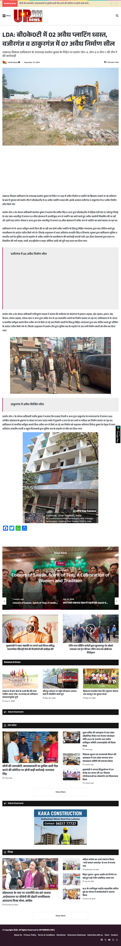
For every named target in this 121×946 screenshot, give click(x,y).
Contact (114, 935)
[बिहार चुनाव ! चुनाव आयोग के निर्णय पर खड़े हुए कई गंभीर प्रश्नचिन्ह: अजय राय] (71, 879)
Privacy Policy (30, 935)
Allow (84, 15)
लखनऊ (60, 563)
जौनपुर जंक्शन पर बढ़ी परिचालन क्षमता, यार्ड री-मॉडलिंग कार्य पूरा (60, 693)
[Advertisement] (60, 172)
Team (106, 935)
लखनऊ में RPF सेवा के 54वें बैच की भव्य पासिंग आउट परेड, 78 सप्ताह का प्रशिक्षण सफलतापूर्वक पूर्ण (20, 694)
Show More (61, 792)
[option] (60, 578)
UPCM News (13, 62)
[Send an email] (19, 62)
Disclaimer (61, 935)
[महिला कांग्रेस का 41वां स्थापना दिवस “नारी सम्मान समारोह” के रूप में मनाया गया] (71, 864)
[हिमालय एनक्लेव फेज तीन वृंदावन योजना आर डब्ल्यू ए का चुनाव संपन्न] (101, 678)
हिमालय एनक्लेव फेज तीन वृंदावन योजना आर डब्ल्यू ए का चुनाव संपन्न (100, 693)
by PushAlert (37, 19)
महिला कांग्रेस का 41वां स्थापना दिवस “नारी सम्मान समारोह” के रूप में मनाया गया (99, 863)
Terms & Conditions (46, 935)
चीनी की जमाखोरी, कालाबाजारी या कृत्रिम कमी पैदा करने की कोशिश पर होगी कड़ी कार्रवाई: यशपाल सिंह (30, 770)
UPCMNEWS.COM (46, 930)
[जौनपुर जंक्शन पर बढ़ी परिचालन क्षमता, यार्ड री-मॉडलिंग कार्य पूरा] (60, 678)
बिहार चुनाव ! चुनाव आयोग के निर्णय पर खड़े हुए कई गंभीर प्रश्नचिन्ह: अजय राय (100, 876)
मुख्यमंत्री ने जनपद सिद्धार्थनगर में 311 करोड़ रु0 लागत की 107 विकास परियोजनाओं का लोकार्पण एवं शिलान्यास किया (100, 775)
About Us (18, 935)
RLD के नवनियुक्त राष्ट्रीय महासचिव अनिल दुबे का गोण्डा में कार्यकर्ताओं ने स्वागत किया (100, 892)
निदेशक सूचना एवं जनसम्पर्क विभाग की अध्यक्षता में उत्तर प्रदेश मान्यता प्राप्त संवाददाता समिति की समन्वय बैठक (99, 758)
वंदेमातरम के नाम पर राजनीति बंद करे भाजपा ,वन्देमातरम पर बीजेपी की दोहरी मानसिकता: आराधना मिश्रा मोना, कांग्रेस (26, 897)
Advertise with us (95, 935)
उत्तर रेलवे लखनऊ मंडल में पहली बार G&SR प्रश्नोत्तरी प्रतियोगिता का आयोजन (60, 578)
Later (66, 15)
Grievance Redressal (76, 935)
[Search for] (117, 17)
